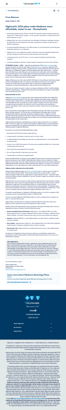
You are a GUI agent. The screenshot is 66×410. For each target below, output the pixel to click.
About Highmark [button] (19, 323)
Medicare (38, 67)
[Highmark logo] (31, 3)
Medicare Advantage (48, 65)
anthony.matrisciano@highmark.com (16, 269)
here (49, 189)
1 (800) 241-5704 (33, 317)
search (57, 4)
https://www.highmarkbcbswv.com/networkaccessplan (29, 398)
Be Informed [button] (17, 327)
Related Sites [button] (18, 331)
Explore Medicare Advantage (18, 282)
